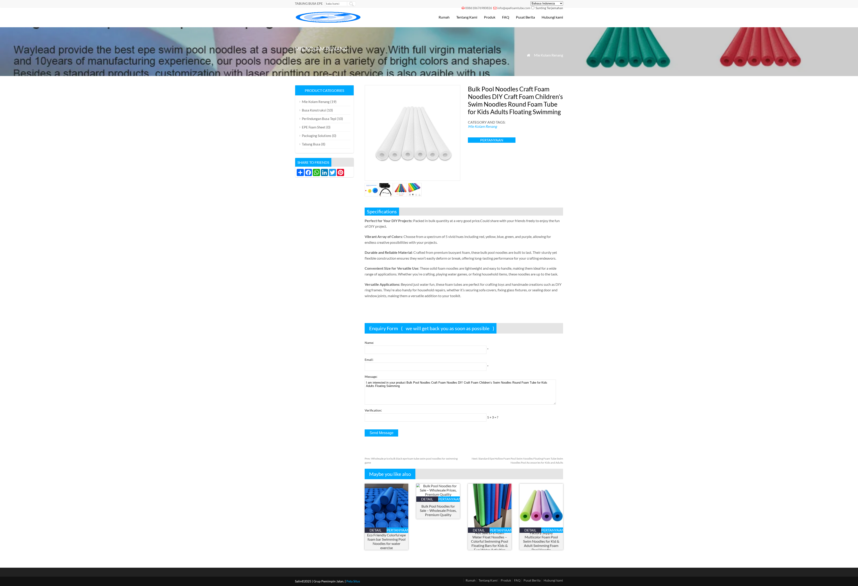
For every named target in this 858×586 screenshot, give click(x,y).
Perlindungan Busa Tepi (319, 119)
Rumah (444, 17)
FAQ (505, 17)
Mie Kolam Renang (548, 55)
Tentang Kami (466, 17)
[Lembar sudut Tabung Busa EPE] (328, 21)
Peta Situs (353, 581)
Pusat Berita (525, 17)
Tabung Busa (311, 144)
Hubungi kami (552, 17)
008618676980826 (478, 8)
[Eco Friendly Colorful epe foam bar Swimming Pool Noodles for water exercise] (386, 526)
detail (375, 530)
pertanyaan (491, 140)
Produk (489, 17)
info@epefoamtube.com (513, 8)
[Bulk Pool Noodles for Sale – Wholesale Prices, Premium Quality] (438, 494)
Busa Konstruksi (314, 110)
